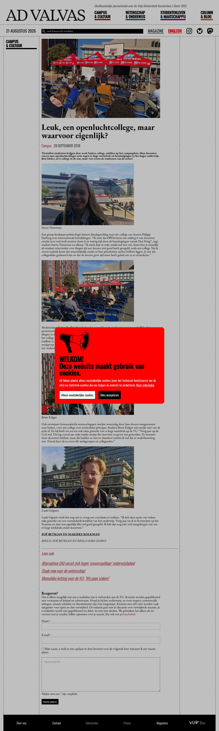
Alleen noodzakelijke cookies (77, 395)
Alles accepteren (109, 395)
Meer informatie (145, 385)
